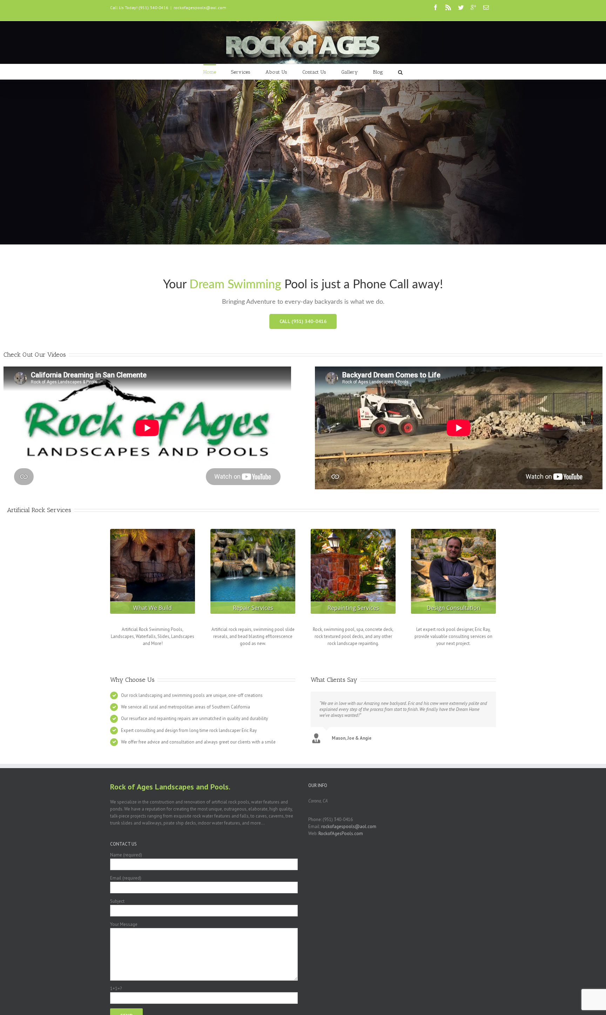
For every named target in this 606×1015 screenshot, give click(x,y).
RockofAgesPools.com (340, 833)
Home (209, 72)
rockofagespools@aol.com (200, 7)
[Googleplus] (473, 7)
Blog (378, 72)
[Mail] (486, 7)
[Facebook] (435, 7)
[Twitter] (461, 7)
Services (240, 72)
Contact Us (314, 72)
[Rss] (448, 7)
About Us (276, 72)
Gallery (349, 72)
